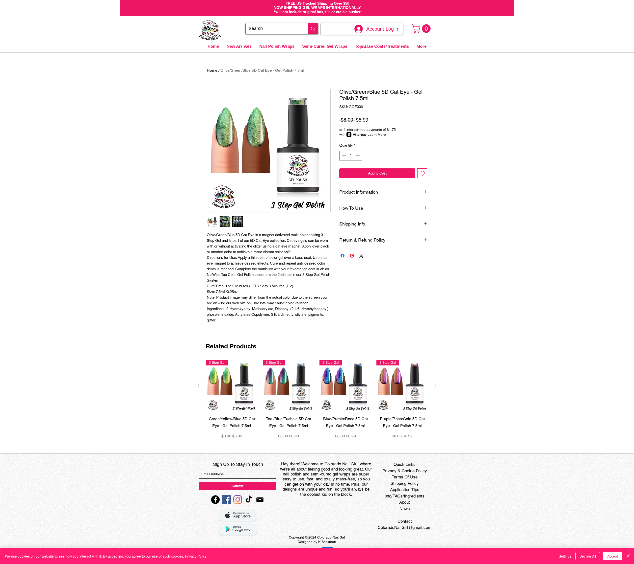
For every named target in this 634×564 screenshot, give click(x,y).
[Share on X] (361, 256)
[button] (422, 28)
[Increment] (358, 155)
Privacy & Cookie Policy (404, 470)
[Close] (628, 556)
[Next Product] (435, 385)
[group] (317, 399)
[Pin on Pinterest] (352, 256)
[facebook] (215, 499)
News (404, 508)
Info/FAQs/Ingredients (404, 496)
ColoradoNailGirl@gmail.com (404, 527)
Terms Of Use (405, 476)
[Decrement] (343, 155)
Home (212, 70)
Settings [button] (565, 556)
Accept (612, 556)
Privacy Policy (196, 556)
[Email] (260, 499)
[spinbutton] (351, 155)
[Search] (313, 28)
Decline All (588, 556)
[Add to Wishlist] (422, 173)
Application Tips (404, 489)
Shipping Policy (405, 483)
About (404, 502)
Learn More (377, 134)
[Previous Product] (199, 385)
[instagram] (237, 499)
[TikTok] (248, 499)
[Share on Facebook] (342, 256)
